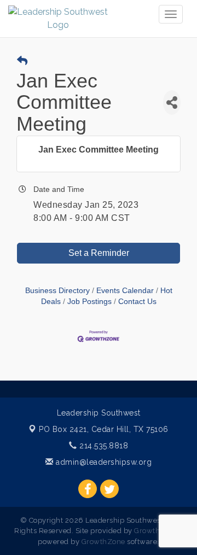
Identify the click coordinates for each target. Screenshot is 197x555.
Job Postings (89, 301)
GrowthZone (156, 531)
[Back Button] (22, 61)
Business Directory (57, 291)
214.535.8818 (102, 445)
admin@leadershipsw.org (103, 462)
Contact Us (137, 301)
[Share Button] (172, 102)
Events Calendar (125, 291)
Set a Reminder (98, 253)
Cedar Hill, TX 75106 (104, 429)
